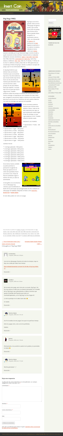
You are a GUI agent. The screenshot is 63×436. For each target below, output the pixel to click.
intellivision (18, 233)
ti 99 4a (13, 235)
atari (8, 231)
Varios (49, 149)
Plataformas (51, 137)
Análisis (19, 229)
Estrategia (50, 117)
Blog (1, 13)
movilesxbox (24, 233)
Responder (7, 272)
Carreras (50, 106)
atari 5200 (17, 231)
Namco (31, 41)
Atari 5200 (35, 57)
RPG (49, 143)
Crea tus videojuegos (53, 108)
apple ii (5, 231)
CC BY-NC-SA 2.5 (30, 434)
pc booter (9, 235)
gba (14, 233)
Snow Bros (34, 190)
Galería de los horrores (54, 119)
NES (19, 61)
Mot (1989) (56, 77)
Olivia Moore (51, 73)
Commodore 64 (19, 59)
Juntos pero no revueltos (54, 125)
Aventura (50, 104)
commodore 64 (35, 231)
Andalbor (11, 280)
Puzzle (22, 229)
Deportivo (50, 112)
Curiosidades (51, 110)
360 (36, 229)
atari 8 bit (28, 231)
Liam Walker (51, 92)
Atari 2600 (29, 57)
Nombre (4, 403)
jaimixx (10, 338)
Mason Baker (51, 88)
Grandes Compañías (53, 121)
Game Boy (27, 59)
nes (35, 233)
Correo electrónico (7, 410)
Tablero (50, 147)
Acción (49, 100)
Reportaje (50, 141)
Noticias (50, 135)
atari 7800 (23, 231)
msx (29, 233)
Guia (49, 123)
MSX (16, 61)
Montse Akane (13, 313)
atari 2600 (12, 231)
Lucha (49, 127)
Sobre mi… (11, 13)
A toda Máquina (52, 98)
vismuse (50, 77)
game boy (9, 233)
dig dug (5, 233)
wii (19, 235)
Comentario (5, 385)
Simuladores (51, 145)
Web (3, 416)
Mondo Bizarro (52, 129)
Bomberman (6, 192)
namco (32, 233)
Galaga (35, 51)
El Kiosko (50, 116)
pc (5, 235)
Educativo (50, 114)
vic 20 (17, 235)
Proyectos (6, 13)
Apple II (24, 57)
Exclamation (12, 253)
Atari (36, 43)
